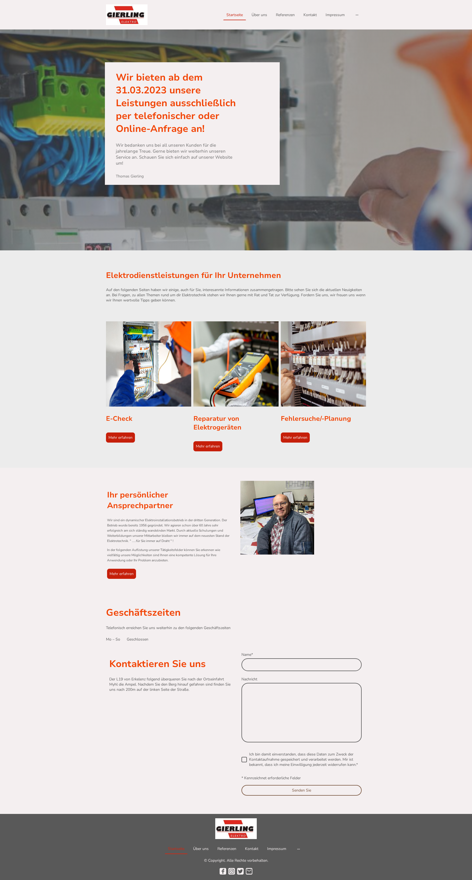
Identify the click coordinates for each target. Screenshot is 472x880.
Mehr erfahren (120, 437)
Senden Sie (301, 790)
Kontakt (310, 14)
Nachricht (249, 679)
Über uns (259, 14)
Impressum (335, 14)
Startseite (234, 14)
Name (247, 654)
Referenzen (285, 14)
